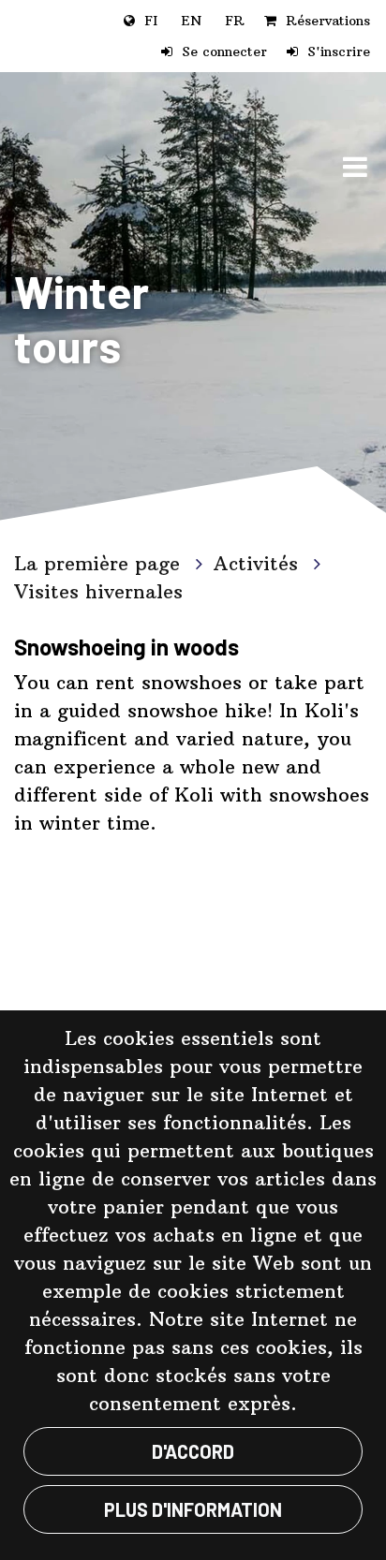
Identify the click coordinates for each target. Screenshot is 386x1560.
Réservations (328, 20)
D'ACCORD (193, 1451)
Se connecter (224, 51)
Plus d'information (193, 1509)
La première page (100, 563)
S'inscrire (338, 51)
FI (150, 20)
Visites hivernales (98, 591)
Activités (259, 563)
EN (191, 20)
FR (235, 20)
